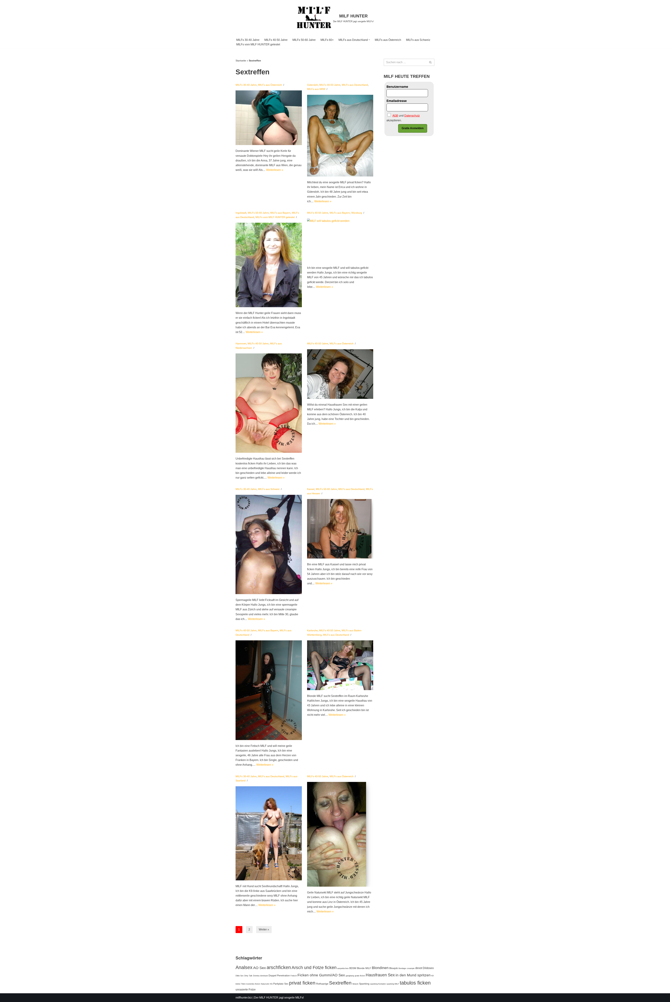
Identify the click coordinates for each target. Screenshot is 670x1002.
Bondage (402, 968)
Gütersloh (312, 84)
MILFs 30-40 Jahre (247, 39)
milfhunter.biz (244, 997)
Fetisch (294, 976)
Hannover (241, 343)
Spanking (364, 983)
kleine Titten (241, 984)
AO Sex (259, 968)
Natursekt (265, 984)
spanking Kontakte (378, 984)
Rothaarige (322, 983)
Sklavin (355, 984)
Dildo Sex (240, 976)
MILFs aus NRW (316, 89)
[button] (369, 39)
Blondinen (380, 968)
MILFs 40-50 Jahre (276, 39)
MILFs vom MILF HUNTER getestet (258, 44)
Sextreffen (340, 983)
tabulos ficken (415, 983)
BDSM (352, 968)
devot (418, 968)
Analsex (244, 967)
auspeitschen (343, 968)
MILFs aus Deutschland (355, 84)
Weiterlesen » (274, 169)
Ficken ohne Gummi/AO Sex (321, 975)
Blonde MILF (364, 968)
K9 (432, 976)
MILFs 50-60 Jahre (304, 39)
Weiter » (264, 929)
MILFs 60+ (327, 39)
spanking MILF (392, 984)
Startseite (241, 60)
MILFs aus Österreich (388, 39)
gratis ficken (360, 976)
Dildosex (428, 968)
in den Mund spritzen (413, 975)
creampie (411, 968)
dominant (264, 976)
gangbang (350, 976)
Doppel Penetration (279, 975)
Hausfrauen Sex (380, 975)
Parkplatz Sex (280, 983)
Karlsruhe (312, 630)
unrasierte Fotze (246, 989)
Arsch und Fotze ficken (314, 967)
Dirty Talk (248, 976)
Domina (256, 976)
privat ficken (302, 983)
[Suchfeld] (430, 62)
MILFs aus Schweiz (418, 39)
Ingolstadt (241, 212)
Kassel (310, 489)
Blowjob (393, 968)
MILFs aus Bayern (280, 212)
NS (271, 984)
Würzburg (356, 212)
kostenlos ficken (253, 984)
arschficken (279, 967)
